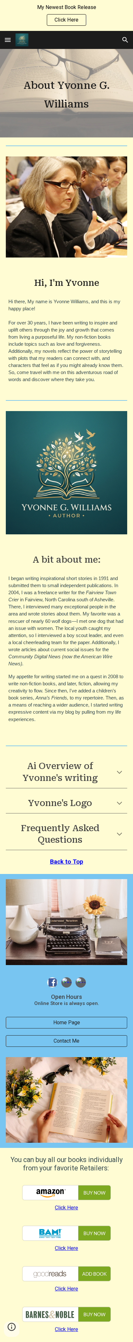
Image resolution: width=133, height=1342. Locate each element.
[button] (7, 40)
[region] (66, 15)
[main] (66, 93)
